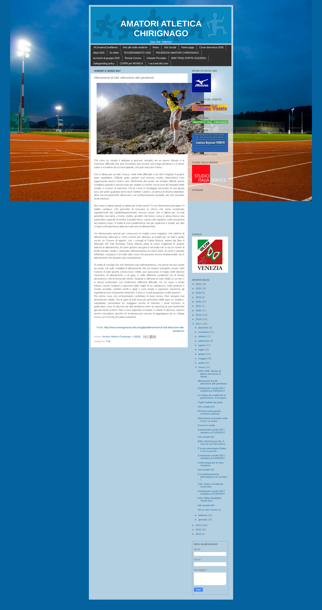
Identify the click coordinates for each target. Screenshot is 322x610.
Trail (108, 341)
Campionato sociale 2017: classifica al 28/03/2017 (211, 389)
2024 (199, 293)
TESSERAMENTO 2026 (137, 52)
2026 (199, 284)
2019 (199, 315)
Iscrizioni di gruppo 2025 (106, 58)
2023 (199, 297)
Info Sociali (170, 47)
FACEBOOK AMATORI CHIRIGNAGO (177, 52)
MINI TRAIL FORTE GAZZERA (188, 58)
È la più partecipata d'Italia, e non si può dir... (212, 449)
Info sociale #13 (206, 406)
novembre (204, 332)
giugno (202, 354)
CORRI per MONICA (131, 63)
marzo (202, 367)
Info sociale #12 (206, 437)
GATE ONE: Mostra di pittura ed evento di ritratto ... (209, 374)
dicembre (203, 327)
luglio (201, 349)
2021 (199, 306)
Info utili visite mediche (135, 47)
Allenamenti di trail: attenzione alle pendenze (212, 382)
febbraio (203, 515)
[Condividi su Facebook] (151, 336)
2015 (199, 529)
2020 (199, 310)
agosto (202, 345)
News (156, 47)
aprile (201, 363)
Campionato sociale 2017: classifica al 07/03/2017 (211, 492)
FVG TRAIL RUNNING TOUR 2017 (209, 499)
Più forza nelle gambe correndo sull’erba (209, 412)
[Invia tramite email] (145, 336)
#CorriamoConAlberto (106, 47)
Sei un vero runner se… (210, 510)
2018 (199, 319)
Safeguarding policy (104, 63)
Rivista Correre (133, 58)
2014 (199, 534)
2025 (199, 288)
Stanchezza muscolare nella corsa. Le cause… (213, 419)
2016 (199, 525)
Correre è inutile (206, 425)
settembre (204, 341)
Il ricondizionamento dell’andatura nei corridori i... (212, 477)
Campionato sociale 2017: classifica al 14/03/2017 (211, 456)
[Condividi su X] (148, 336)
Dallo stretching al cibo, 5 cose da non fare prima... (212, 442)
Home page (187, 47)
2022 (199, 301)
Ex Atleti (114, 52)
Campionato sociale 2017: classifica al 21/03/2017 (211, 431)
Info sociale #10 (206, 505)
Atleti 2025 (98, 52)
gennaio (203, 519)
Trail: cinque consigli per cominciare (210, 485)
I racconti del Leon (158, 63)
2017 (199, 324)
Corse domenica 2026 (211, 47)
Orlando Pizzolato (156, 58)
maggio (202, 358)
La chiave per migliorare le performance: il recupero (212, 396)
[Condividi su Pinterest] (154, 336)
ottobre (202, 336)
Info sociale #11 (206, 469)
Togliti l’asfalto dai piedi (210, 402)
